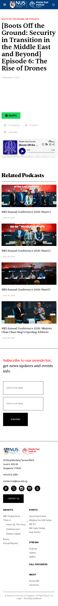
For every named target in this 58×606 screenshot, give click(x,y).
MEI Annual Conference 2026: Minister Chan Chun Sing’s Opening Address (27, 330)
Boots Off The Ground (13, 19)
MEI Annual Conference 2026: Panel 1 (26, 289)
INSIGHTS (8, 509)
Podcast (33, 548)
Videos (32, 552)
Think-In (7, 520)
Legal (19, 598)
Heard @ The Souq (16, 524)
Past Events (34, 532)
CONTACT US (13, 499)
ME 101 (32, 524)
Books (6, 539)
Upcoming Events (37, 516)
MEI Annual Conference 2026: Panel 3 (26, 212)
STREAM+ (34, 542)
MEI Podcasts (32, 19)
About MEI (34, 580)
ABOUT (32, 574)
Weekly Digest (13, 533)
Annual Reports (10, 543)
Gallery (32, 556)
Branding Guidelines (33, 598)
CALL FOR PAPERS (38, 564)
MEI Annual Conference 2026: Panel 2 (26, 251)
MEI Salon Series (37, 528)
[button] (4, 4)
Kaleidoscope (13, 529)
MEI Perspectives (11, 516)
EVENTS (33, 509)
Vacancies (34, 585)
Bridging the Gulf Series (40, 520)
